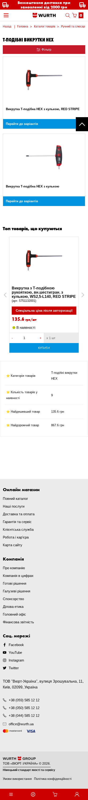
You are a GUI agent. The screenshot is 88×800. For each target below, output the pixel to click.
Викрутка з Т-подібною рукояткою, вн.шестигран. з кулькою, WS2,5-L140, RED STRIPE (44, 294)
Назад (7, 26)
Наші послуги (13, 506)
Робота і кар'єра (16, 537)
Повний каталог (15, 499)
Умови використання (17, 779)
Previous (10, 295)
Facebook (16, 645)
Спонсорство (13, 599)
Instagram (16, 660)
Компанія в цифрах (18, 576)
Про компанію (14, 568)
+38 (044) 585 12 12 (24, 716)
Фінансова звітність (18, 622)
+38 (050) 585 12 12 (24, 708)
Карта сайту (12, 545)
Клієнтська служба (18, 529)
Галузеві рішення (16, 591)
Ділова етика (13, 607)
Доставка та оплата (18, 514)
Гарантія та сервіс (17, 522)
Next (80, 295)
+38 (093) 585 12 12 (24, 700)
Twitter (14, 668)
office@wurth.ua (21, 724)
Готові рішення (14, 583)
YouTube (15, 652)
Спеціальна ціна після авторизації (44, 310)
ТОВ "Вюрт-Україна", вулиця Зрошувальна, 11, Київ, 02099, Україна (43, 684)
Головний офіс (14, 614)
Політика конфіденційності (53, 779)
